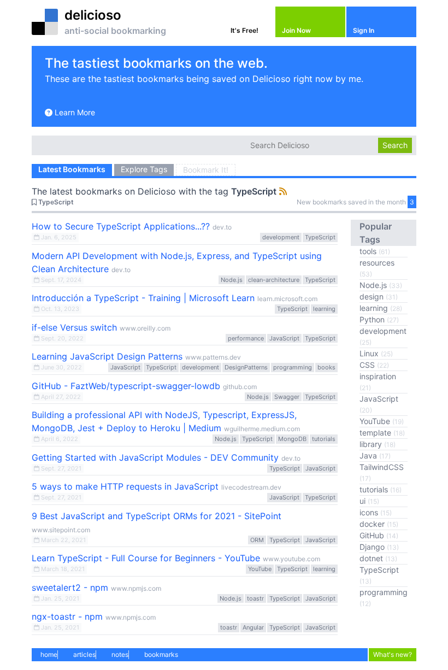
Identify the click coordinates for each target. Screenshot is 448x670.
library (377, 444)
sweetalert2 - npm (70, 587)
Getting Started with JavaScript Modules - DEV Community (155, 457)
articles (84, 654)
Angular (253, 627)
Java (375, 455)
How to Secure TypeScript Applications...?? (121, 226)
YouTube (260, 569)
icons (375, 512)
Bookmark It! (205, 169)
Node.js (232, 280)
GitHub (378, 535)
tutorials (323, 439)
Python (379, 319)
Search (395, 145)
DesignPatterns (246, 367)
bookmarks (161, 654)
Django (379, 546)
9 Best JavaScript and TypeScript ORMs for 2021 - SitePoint (156, 515)
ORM (257, 540)
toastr (255, 598)
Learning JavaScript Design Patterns (107, 356)
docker (378, 523)
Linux (376, 353)
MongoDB (292, 439)
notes (119, 654)
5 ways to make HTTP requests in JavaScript (125, 486)
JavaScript (284, 338)
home (48, 654)
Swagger (286, 397)
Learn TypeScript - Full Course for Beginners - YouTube (146, 558)
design (378, 296)
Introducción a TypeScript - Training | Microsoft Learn (143, 297)
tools (374, 251)
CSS (374, 364)
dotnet (378, 558)
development (280, 237)
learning (324, 309)
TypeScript (253, 191)
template (382, 432)
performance (246, 338)
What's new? (392, 654)
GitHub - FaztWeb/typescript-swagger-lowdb (126, 385)
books (326, 367)
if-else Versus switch (74, 327)
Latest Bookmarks (71, 169)
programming (292, 367)
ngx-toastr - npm (67, 616)
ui (369, 501)
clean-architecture (273, 280)
